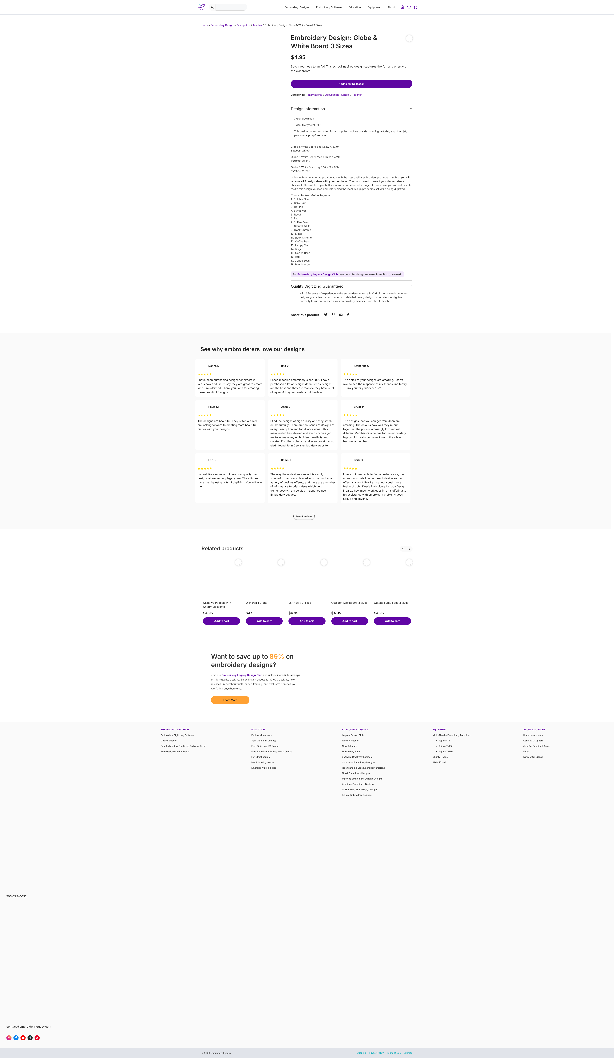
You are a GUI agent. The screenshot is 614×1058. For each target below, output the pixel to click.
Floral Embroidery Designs (356, 773)
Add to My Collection (352, 83)
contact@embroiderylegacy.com (28, 1026)
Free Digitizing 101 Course (265, 746)
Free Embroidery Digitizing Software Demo (183, 746)
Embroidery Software (329, 7)
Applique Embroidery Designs (358, 784)
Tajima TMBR (446, 751)
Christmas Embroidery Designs (358, 762)
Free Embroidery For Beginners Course (271, 751)
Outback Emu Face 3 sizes (391, 602)
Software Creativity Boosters (357, 757)
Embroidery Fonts (351, 751)
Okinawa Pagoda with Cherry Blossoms (217, 605)
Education (355, 7)
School (345, 94)
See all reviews (304, 516)
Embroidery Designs (297, 7)
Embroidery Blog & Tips (263, 767)
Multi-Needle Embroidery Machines (452, 735)
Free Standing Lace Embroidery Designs (363, 767)
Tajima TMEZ (446, 746)
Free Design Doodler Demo (175, 751)
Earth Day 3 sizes (299, 602)
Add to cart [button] (221, 621)
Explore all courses (261, 735)
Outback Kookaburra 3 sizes (349, 602)
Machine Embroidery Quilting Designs (362, 778)
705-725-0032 (16, 896)
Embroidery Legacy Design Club (317, 274)
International (315, 94)
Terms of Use (394, 1052)
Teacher (257, 25)
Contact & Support (533, 740)
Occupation (243, 25)
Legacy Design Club (353, 735)
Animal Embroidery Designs (357, 795)
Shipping (361, 1052)
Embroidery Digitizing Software (177, 735)
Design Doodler (169, 740)
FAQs (526, 751)
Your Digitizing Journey (263, 740)
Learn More (230, 700)
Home (205, 25)
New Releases (349, 746)
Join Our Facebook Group (536, 746)
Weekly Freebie (350, 740)
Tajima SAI (444, 740)
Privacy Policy (376, 1052)
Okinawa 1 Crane (256, 602)
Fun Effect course (260, 757)
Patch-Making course (262, 762)
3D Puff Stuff (439, 762)
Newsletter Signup (533, 757)
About (391, 7)
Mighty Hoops (440, 757)
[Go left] (400, 546)
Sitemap (408, 1052)
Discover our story (533, 735)
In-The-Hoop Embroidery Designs (360, 789)
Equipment (374, 7)
